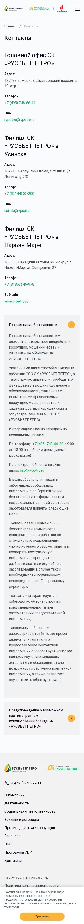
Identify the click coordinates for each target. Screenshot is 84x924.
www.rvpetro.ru (16, 301)
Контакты (13, 860)
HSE (7, 844)
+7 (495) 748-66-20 (47, 444)
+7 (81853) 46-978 (19, 284)
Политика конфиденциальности (31, 885)
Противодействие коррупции (29, 828)
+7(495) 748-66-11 (26, 783)
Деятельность (16, 803)
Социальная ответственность (30, 811)
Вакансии (12, 836)
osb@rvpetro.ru (32, 470)
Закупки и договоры (21, 820)
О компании (14, 795)
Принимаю (42, 916)
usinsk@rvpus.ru (16, 210)
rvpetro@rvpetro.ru (19, 120)
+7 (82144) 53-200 (19, 193)
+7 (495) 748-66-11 (20, 103)
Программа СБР (18, 852)
